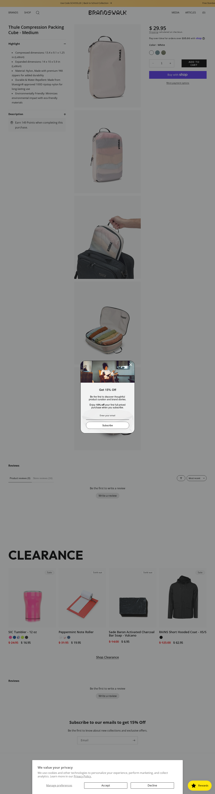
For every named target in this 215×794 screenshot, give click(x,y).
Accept (105, 785)
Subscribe (107, 425)
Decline (152, 785)
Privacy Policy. (83, 776)
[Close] (131, 365)
